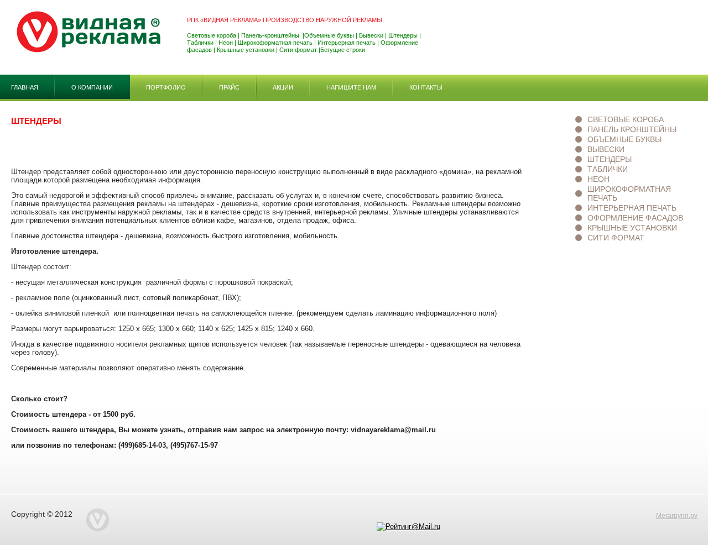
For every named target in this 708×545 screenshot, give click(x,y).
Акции (283, 87)
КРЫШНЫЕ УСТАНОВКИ (632, 227)
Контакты (425, 87)
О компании (92, 87)
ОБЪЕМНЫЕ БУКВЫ (624, 139)
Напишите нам (351, 87)
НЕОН (598, 179)
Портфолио (166, 87)
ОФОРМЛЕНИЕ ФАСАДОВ (635, 217)
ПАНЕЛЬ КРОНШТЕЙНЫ (631, 129)
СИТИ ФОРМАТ (615, 237)
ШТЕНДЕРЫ (609, 159)
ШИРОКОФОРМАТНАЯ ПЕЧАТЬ (629, 193)
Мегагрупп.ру (676, 516)
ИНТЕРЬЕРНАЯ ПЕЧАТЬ (631, 207)
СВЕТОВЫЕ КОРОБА (625, 119)
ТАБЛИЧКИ (607, 169)
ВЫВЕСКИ (605, 149)
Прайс (229, 87)
